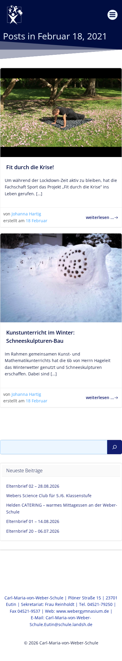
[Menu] (112, 15)
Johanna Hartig (26, 214)
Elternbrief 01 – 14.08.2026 (32, 521)
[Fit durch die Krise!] (61, 112)
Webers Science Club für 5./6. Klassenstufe (49, 495)
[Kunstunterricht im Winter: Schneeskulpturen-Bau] (61, 277)
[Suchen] (114, 447)
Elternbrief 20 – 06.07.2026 (32, 531)
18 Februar (36, 220)
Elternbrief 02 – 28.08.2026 (32, 486)
